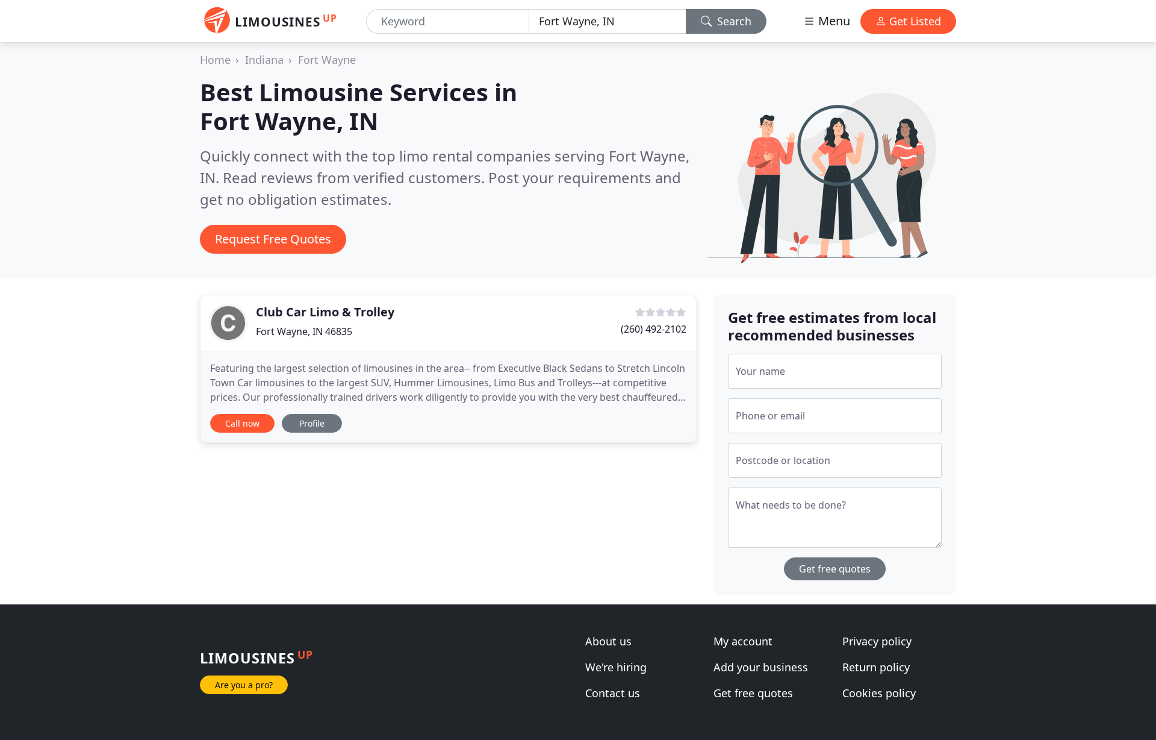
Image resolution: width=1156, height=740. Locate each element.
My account (742, 641)
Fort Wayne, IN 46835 (304, 331)
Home (215, 59)
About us (608, 641)
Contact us (612, 693)
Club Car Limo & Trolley (325, 312)
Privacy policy (877, 641)
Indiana (264, 59)
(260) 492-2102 (653, 329)
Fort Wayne (327, 59)
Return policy (876, 667)
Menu (832, 21)
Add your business (760, 667)
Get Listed (913, 21)
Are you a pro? (244, 685)
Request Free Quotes (273, 239)
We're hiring (616, 667)
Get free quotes (835, 568)
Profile (312, 423)
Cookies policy (879, 693)
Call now (242, 423)
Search (732, 21)
